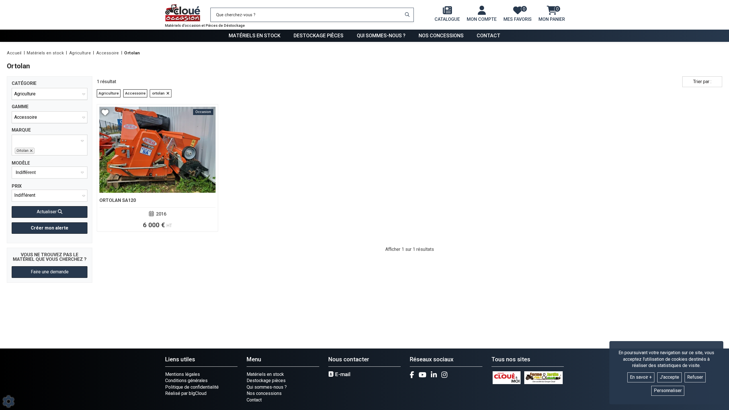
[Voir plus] (157, 167)
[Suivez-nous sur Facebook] (412, 374)
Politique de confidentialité (192, 387)
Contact (488, 35)
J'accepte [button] (669, 377)
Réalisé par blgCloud (185, 393)
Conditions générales (186, 380)
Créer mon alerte (49, 228)
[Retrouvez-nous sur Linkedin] (434, 374)
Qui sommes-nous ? (381, 35)
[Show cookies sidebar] (8, 401)
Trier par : (702, 81)
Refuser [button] (695, 377)
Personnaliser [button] (668, 390)
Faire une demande (50, 271)
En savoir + (641, 377)
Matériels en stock (254, 35)
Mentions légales (182, 374)
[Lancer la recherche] (407, 15)
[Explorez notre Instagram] (444, 374)
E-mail (342, 374)
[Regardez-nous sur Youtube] (422, 374)
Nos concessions (441, 35)
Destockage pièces (318, 35)
